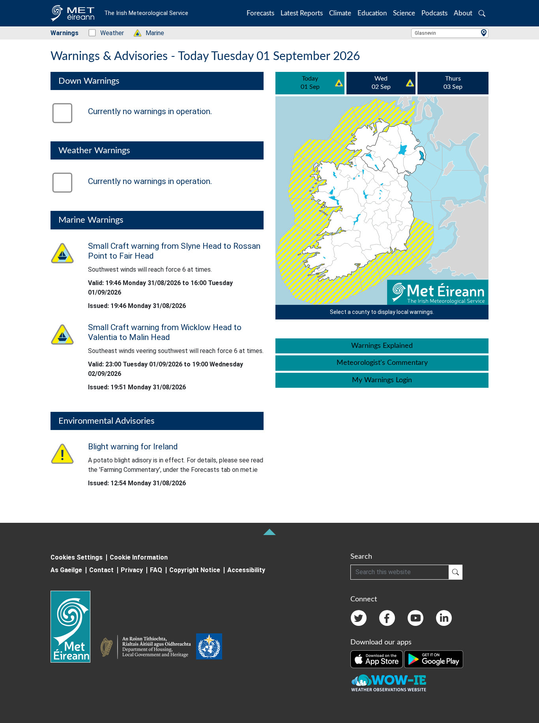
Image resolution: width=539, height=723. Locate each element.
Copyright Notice (194, 570)
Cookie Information (139, 557)
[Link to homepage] (75, 627)
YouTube (415, 618)
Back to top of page (269, 532)
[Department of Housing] (148, 648)
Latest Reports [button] (302, 13)
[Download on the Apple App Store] (377, 658)
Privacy (132, 570)
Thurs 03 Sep (453, 82)
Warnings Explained (382, 345)
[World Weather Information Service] (209, 648)
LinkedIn (444, 618)
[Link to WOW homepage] (388, 683)
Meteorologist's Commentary (382, 362)
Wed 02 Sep (381, 82)
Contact (101, 570)
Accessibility (246, 570)
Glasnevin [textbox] (425, 33)
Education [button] (372, 13)
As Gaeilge (66, 570)
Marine (150, 33)
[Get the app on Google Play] (433, 658)
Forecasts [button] (260, 13)
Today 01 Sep (310, 82)
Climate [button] (340, 13)
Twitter (359, 618)
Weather (108, 33)
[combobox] (449, 33)
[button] (481, 13)
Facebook (387, 618)
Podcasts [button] (434, 13)
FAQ (156, 570)
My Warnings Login (382, 380)
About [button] (463, 13)
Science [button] (404, 13)
